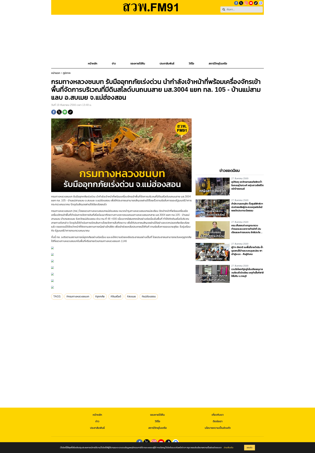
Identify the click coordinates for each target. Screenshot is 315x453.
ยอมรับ (249, 447)
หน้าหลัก (97, 414)
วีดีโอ (157, 421)
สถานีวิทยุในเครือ (157, 427)
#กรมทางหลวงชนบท (77, 296)
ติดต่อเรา (217, 421)
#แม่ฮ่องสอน (149, 296)
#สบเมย (131, 296)
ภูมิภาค (67, 73)
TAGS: (57, 296)
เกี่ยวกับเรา (218, 414)
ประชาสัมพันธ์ (97, 427)
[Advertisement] (157, 38)
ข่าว (97, 421)
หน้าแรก (55, 73)
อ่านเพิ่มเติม (228, 447)
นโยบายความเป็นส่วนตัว (218, 427)
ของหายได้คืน (157, 414)
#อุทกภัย (100, 296)
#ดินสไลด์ (116, 296)
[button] (114, 63)
